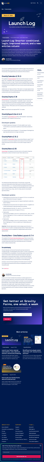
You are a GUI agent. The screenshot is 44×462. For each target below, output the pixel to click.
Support (17, 427)
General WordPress (27, 347)
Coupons (4, 441)
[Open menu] (41, 3)
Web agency (32, 429)
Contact (17, 429)
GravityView (4, 151)
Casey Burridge (8, 58)
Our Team (4, 435)
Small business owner (34, 431)
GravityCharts (5, 99)
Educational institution (34, 435)
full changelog (5, 229)
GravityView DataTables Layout (17, 238)
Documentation (19, 431)
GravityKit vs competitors (7, 429)
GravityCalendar (12, 78)
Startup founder (32, 439)
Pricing (3, 431)
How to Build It (5, 427)
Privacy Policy (18, 437)
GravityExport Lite (12, 116)
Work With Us (5, 439)
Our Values (4, 437)
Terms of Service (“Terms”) (21, 439)
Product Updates (8, 9)
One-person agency (33, 441)
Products (4, 433)
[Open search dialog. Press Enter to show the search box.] (38, 3)
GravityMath (11, 139)
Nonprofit (31, 427)
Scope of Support (19, 433)
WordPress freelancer (34, 437)
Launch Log (6, 268)
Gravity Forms (5, 374)
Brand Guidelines (19, 435)
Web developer (32, 433)
